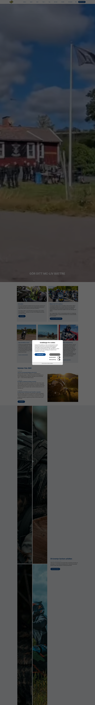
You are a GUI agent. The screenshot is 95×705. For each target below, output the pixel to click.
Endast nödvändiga (55, 354)
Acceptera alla (40, 354)
